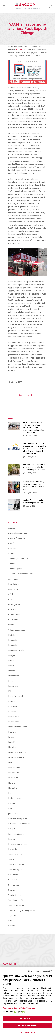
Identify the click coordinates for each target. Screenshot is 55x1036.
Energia (11, 655)
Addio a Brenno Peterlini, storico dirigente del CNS (33, 501)
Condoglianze (14, 604)
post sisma (13, 813)
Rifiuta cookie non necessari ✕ (39, 971)
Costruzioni (13, 620)
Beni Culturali (13, 584)
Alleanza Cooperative (17, 538)
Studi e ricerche (15, 895)
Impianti (11, 701)
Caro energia (13, 589)
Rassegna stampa (16, 834)
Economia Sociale (16, 650)
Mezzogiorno (13, 773)
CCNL (10, 594)
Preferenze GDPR (27, 1032)
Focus (10, 681)
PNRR (11, 808)
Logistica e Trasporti (17, 752)
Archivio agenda (15, 569)
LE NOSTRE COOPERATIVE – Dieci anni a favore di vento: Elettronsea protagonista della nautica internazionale (34, 427)
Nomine (11, 783)
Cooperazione (14, 614)
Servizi (11, 859)
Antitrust (12, 548)
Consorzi (12, 609)
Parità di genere (15, 798)
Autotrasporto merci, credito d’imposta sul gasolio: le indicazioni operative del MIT (34, 467)
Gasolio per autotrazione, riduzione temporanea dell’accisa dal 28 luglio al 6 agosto (34, 485)
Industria (12, 711)
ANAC (11, 543)
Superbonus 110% (15, 900)
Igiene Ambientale (16, 696)
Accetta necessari (27, 1026)
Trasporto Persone (16, 905)
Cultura (11, 625)
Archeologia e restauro (18, 558)
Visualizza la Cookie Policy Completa (19, 1008)
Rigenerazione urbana (17, 844)
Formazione (13, 686)
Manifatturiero (14, 767)
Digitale (11, 635)
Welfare (11, 926)
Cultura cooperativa (16, 630)
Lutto (10, 762)
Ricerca (11, 839)
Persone (11, 803)
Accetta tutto (27, 1019)
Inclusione (12, 706)
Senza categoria (15, 854)
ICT (9, 691)
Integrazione (13, 722)
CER (10, 599)
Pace (10, 793)
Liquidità (12, 747)
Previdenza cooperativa (18, 818)
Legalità (11, 742)
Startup (11, 890)
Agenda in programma (17, 533)
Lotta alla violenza (16, 757)
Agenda (11, 528)
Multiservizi (13, 778)
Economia (12, 640)
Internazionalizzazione (17, 727)
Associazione (13, 579)
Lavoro (11, 737)
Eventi (11, 660)
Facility (11, 665)
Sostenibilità (13, 885)
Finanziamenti (14, 676)
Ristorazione (13, 849)
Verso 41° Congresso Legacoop (21, 910)
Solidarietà (12, 880)
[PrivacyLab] (19, 1012)
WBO (10, 920)
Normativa (12, 788)
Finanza (11, 671)
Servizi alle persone (16, 864)
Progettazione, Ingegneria (19, 824)
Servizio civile (13, 875)
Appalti (11, 553)
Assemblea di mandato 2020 (20, 574)
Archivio (11, 563)
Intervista (12, 732)
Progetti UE (13, 829)
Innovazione (13, 716)
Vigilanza (12, 915)
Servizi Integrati (15, 869)
